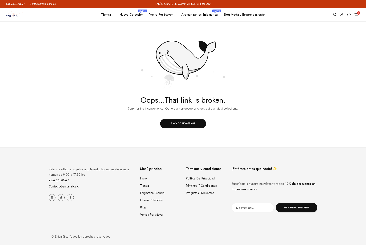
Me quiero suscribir (296, 207)
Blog (143, 207)
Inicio (143, 178)
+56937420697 (59, 180)
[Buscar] (334, 14)
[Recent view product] (349, 14)
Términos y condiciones (201, 185)
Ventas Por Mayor (151, 214)
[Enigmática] (15, 14)
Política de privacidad (200, 178)
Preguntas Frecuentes (200, 193)
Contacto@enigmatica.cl (64, 186)
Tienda (144, 185)
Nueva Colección (151, 200)
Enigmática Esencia (152, 193)
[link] (107, 14)
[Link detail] (52, 197)
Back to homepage (183, 123)
